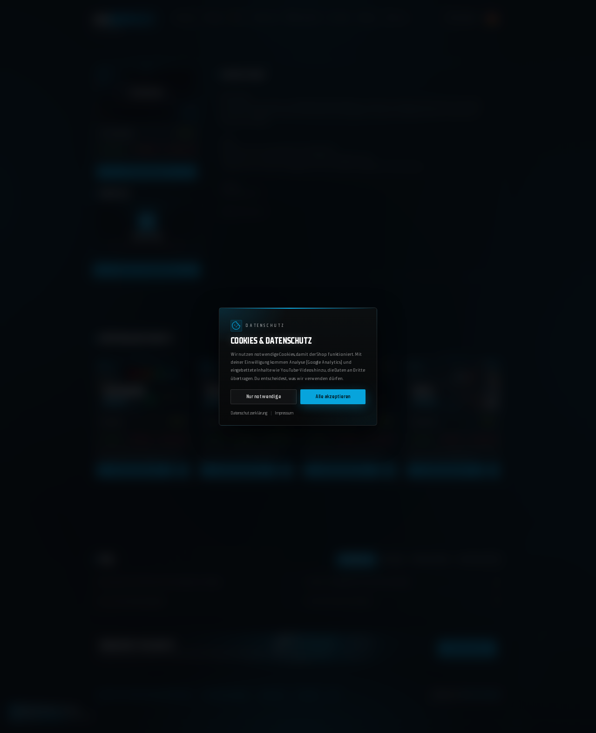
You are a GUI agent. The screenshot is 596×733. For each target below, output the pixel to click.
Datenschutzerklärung (248, 413)
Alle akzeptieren (333, 397)
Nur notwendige (263, 397)
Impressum (284, 413)
